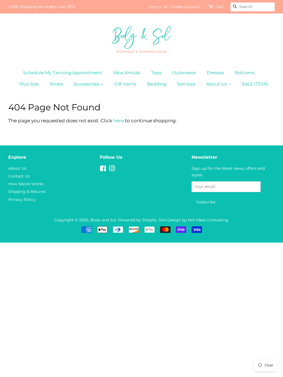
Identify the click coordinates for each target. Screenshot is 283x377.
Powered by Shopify (137, 219)
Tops (156, 72)
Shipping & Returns (27, 191)
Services (186, 84)
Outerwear (184, 72)
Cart (220, 6)
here (118, 120)
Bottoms (245, 72)
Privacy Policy (22, 199)
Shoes (56, 84)
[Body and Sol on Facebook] (103, 169)
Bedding (156, 84)
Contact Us (19, 176)
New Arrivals (126, 72)
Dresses (215, 72)
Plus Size (29, 84)
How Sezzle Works (26, 183)
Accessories (87, 84)
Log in (155, 6)
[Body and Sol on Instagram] (112, 169)
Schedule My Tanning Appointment (63, 72)
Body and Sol (103, 219)
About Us (217, 84)
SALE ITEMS (255, 84)
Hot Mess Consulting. (208, 219)
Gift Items (125, 84)
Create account (185, 6)
